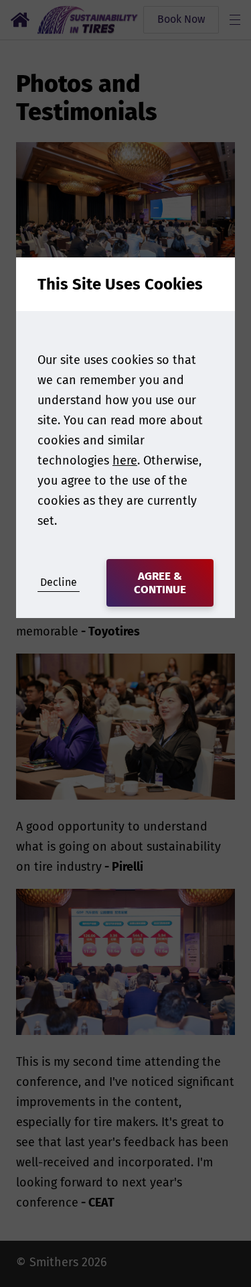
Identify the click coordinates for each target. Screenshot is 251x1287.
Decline (58, 582)
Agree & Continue (160, 583)
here (124, 460)
